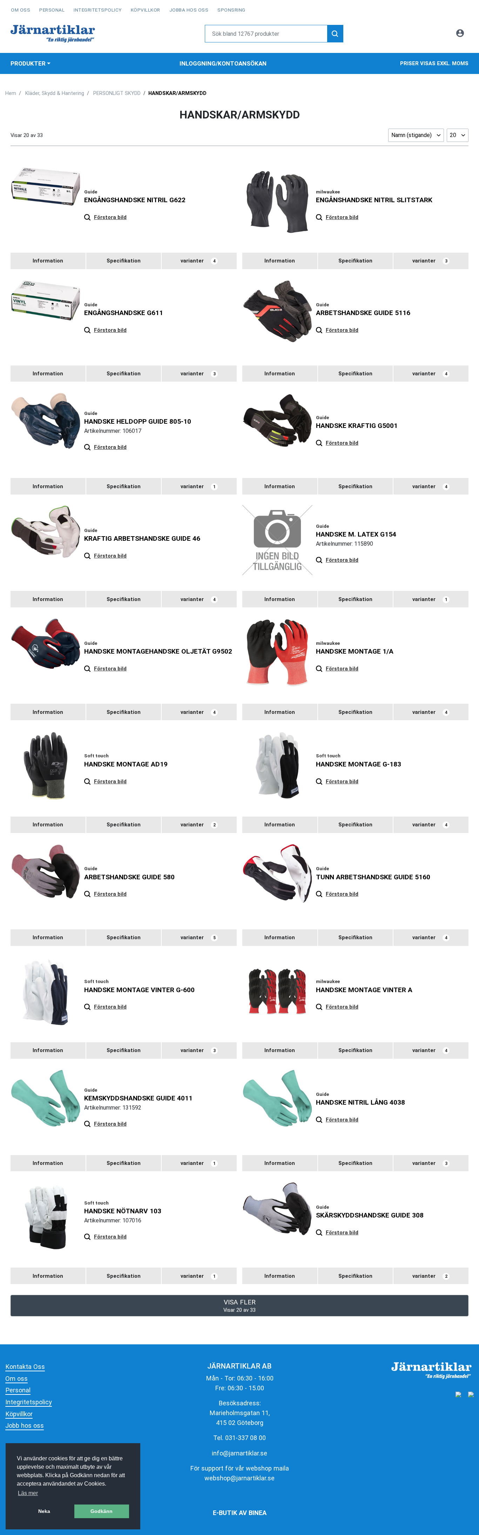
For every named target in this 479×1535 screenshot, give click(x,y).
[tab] (48, 261)
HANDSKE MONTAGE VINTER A (364, 990)
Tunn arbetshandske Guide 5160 (373, 877)
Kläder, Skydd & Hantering (54, 93)
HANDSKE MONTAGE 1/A (354, 651)
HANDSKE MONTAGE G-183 (358, 764)
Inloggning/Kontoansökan (223, 63)
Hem (10, 93)
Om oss (20, 10)
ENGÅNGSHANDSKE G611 (123, 313)
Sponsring (231, 10)
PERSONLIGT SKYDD (117, 93)
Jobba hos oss (189, 10)
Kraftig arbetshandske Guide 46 (142, 538)
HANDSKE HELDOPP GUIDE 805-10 (137, 421)
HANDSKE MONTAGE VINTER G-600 (139, 990)
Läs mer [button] (28, 1493)
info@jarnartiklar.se (239, 1453)
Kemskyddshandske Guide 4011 (138, 1098)
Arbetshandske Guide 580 (129, 877)
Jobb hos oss (24, 1425)
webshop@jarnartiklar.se (239, 1478)
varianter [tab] (198, 261)
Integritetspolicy (98, 10)
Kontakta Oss (25, 1366)
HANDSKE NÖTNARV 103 (122, 1211)
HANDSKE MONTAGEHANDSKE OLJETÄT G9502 (158, 651)
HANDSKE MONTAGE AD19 (126, 764)
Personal (52, 10)
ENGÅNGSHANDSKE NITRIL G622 (134, 200)
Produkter (28, 63)
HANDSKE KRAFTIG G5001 (357, 426)
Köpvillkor (145, 10)
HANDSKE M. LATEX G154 (356, 534)
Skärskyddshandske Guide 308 (370, 1215)
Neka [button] (44, 1511)
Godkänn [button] (101, 1511)
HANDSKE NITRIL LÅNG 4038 (360, 1102)
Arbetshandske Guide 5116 (363, 313)
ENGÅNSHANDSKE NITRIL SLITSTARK (374, 200)
